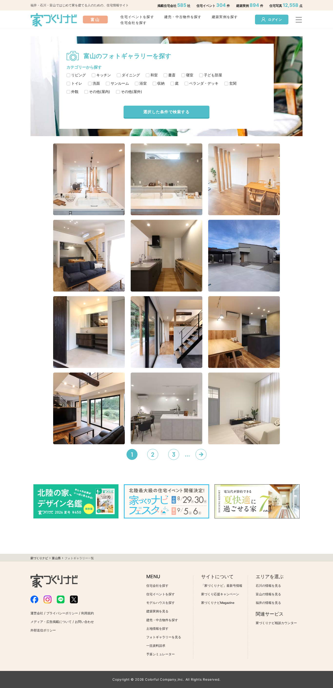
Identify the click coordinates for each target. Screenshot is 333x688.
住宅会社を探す (133, 22)
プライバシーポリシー (62, 613)
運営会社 (36, 613)
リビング (78, 75)
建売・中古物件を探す (183, 17)
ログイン (275, 19)
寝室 (189, 75)
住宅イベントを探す (137, 17)
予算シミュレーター (160, 654)
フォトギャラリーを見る (163, 637)
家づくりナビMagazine (218, 603)
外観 (74, 91)
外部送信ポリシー (43, 630)
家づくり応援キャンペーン (220, 594)
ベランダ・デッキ (203, 83)
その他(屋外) (131, 91)
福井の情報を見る (268, 603)
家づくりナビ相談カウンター (276, 623)
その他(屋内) (99, 91)
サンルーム (120, 83)
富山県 (56, 558)
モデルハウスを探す (160, 603)
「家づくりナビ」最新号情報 (221, 585)
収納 (161, 83)
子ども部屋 (213, 75)
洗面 (96, 83)
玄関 (232, 83)
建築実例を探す (225, 17)
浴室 (143, 83)
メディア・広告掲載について (51, 622)
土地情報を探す (157, 628)
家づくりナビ (39, 558)
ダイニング (131, 75)
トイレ (76, 83)
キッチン (103, 75)
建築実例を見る (157, 611)
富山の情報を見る (268, 594)
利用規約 (87, 613)
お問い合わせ (84, 622)
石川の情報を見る (268, 585)
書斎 (172, 75)
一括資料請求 (155, 646)
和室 (154, 75)
